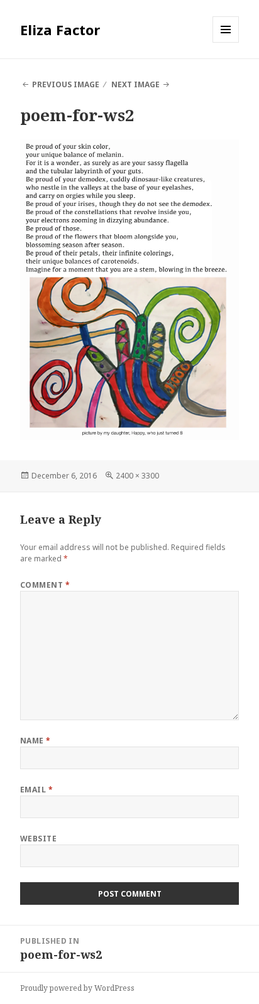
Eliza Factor (60, 29)
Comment (45, 585)
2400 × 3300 (137, 475)
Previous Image (65, 84)
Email (36, 789)
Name (35, 740)
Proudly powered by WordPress (77, 988)
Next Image (135, 84)
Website (38, 838)
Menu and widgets (226, 42)
